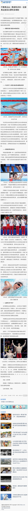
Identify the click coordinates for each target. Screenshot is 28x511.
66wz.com (22, 504)
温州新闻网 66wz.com (12, 392)
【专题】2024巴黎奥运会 (7, 401)
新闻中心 (25, 395)
